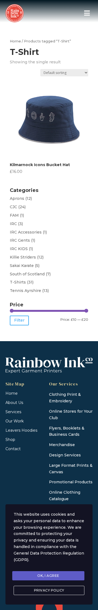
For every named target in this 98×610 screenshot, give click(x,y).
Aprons (17, 198)
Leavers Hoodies (21, 430)
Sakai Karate (22, 265)
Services (13, 411)
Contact (13, 448)
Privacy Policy (49, 590)
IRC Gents (20, 240)
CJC (13, 206)
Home (15, 41)
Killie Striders (23, 257)
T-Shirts (18, 282)
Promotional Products (71, 482)
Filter (19, 320)
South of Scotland (27, 274)
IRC (13, 223)
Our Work (14, 421)
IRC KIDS (19, 248)
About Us (14, 402)
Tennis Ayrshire (25, 290)
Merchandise (62, 444)
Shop (10, 439)
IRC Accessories (26, 232)
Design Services (65, 455)
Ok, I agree (48, 576)
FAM (14, 215)
